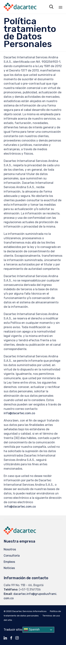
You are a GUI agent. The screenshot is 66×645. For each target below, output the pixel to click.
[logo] (20, 533)
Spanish (34, 629)
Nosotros (10, 549)
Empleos (9, 562)
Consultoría (12, 555)
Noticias (9, 568)
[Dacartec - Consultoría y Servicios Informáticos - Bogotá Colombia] (20, 7)
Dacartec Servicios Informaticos (29, 611)
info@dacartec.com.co (19, 413)
